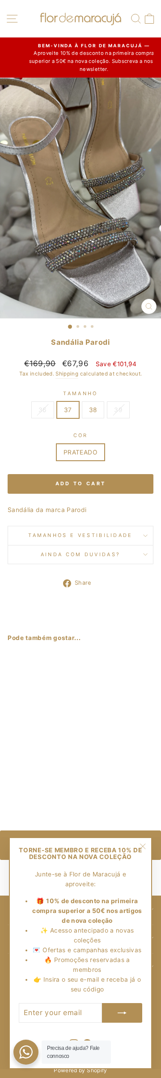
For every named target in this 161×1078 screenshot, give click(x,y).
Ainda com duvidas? (81, 554)
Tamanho (80, 393)
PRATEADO (80, 452)
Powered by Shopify (80, 1070)
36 (42, 409)
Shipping (66, 374)
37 (68, 409)
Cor (80, 435)
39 (118, 409)
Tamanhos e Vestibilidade (80, 535)
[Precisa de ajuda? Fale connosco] (25, 1052)
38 (93, 409)
